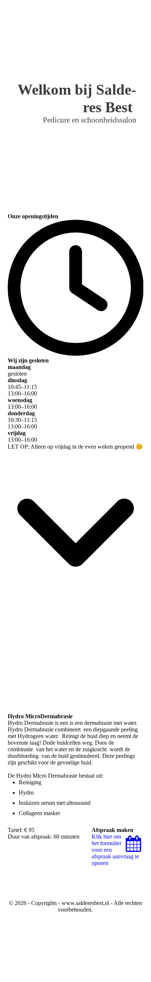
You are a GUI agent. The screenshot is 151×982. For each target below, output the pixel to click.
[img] (99, 13)
